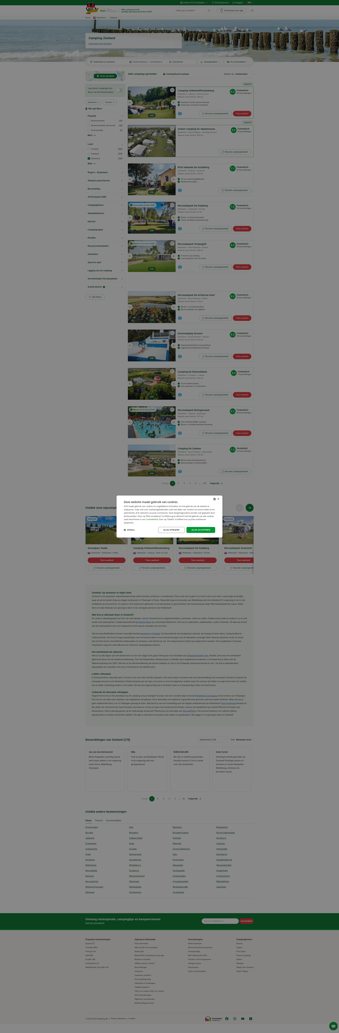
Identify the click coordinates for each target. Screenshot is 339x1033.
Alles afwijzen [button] (171, 530)
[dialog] (169, 516)
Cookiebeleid (152, 519)
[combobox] (214, 499)
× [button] (218, 499)
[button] (129, 529)
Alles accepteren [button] (200, 530)
